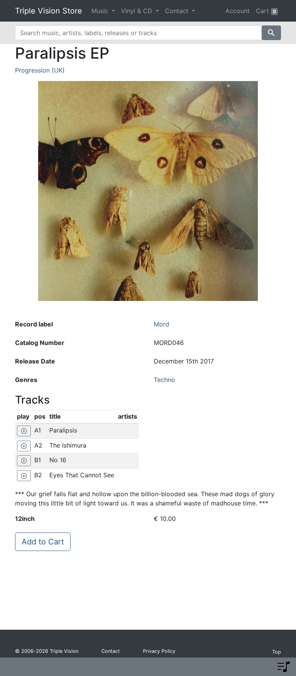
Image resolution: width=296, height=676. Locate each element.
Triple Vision (64, 651)
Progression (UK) (40, 70)
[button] (284, 667)
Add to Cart (43, 541)
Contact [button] (177, 11)
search (271, 32)
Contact (110, 651)
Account (237, 11)
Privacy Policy (159, 651)
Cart (266, 11)
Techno (164, 380)
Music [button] (100, 11)
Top (276, 652)
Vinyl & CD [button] (137, 11)
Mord (161, 324)
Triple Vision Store (48, 10)
